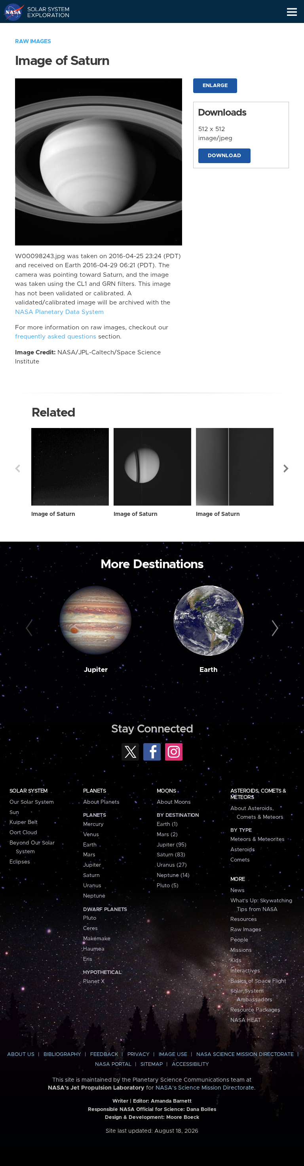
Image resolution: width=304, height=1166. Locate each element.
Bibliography (62, 1054)
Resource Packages (255, 1010)
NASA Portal (113, 1064)
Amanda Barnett (171, 1101)
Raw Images (33, 41)
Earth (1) (167, 824)
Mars (89, 855)
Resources (243, 919)
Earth (209, 669)
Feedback (104, 1054)
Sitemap (152, 1064)
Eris (87, 959)
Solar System (29, 791)
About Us (20, 1054)
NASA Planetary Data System (59, 312)
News (237, 890)
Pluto (89, 918)
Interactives (245, 971)
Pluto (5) (168, 885)
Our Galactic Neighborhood (44, 30)
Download (224, 155)
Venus (91, 834)
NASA (10, 12)
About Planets (101, 802)
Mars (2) (167, 834)
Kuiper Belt (24, 822)
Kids (235, 960)
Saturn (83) (171, 855)
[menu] (292, 12)
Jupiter (96, 669)
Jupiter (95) (171, 845)
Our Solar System (32, 802)
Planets (94, 791)
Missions (241, 950)
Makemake (96, 939)
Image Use (173, 1054)
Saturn (91, 875)
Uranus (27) (172, 865)
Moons (166, 791)
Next (287, 468)
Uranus (92, 885)
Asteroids (242, 849)
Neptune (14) (173, 875)
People (239, 940)
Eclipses (20, 862)
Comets (240, 860)
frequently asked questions (55, 337)
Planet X (93, 981)
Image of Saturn (53, 514)
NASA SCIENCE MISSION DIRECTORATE (245, 1054)
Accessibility (190, 1064)
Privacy (138, 1054)
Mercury (93, 824)
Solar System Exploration (44, 12)
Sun (14, 812)
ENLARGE (215, 85)
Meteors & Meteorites (257, 839)
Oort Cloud (23, 832)
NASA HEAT (245, 1020)
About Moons (174, 802)
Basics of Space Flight (258, 981)
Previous (17, 468)
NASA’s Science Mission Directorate (205, 1088)
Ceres (90, 928)
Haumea (93, 949)
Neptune (94, 896)
